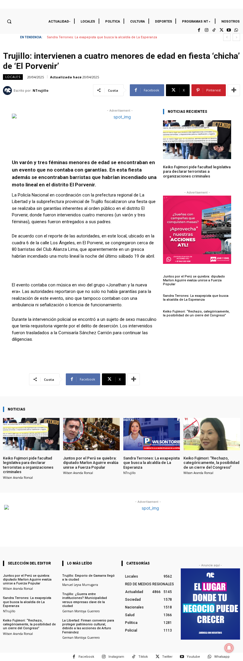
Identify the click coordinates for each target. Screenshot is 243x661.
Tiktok (143, 657)
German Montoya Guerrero (81, 611)
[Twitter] (221, 30)
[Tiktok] (214, 30)
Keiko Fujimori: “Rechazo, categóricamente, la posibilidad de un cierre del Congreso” (196, 313)
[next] (236, 37)
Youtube (193, 657)
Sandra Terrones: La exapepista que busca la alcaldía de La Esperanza (102, 37)
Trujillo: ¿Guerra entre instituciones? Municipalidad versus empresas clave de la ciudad (84, 600)
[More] (234, 90)
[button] (9, 21)
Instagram (116, 657)
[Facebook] (199, 30)
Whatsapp (222, 657)
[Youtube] (229, 30)
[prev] (227, 37)
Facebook (86, 657)
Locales (12, 77)
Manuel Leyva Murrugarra (80, 585)
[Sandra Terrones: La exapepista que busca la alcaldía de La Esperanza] (151, 434)
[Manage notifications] (229, 648)
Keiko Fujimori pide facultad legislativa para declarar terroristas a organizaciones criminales (197, 171)
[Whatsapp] (236, 30)
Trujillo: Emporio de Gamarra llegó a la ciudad (88, 577)
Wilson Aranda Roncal (18, 477)
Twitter (167, 657)
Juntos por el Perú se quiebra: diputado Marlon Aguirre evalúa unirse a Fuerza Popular (194, 280)
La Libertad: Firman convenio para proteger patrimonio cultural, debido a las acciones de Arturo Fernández (88, 626)
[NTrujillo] (8, 90)
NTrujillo (40, 90)
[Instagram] (206, 30)
